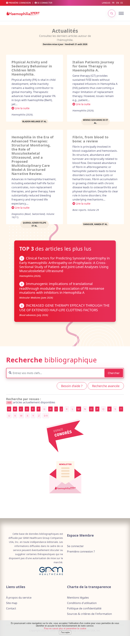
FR (113, 2)
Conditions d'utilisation (82, 603)
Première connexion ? (81, 551)
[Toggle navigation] (117, 13)
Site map (11, 603)
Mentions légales (78, 597)
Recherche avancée (106, 386)
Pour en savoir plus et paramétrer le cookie (65, 628)
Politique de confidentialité (84, 608)
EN (117, 2)
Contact (11, 608)
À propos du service (18, 597)
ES (122, 2)
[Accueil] (23, 13)
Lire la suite (21, 108)
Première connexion (19, 3)
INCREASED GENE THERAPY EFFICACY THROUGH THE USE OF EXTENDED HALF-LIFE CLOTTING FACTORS (64, 307)
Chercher (114, 373)
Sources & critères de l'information (89, 614)
